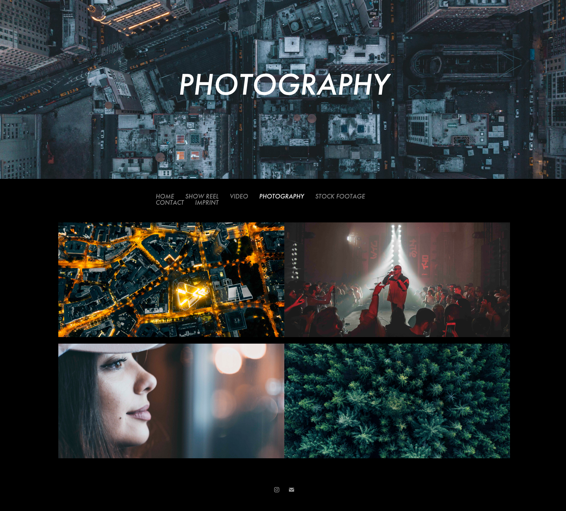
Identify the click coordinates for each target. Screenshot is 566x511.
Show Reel (201, 196)
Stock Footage (340, 196)
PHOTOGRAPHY (281, 196)
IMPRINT (206, 203)
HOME (165, 196)
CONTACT (170, 203)
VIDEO (239, 196)
